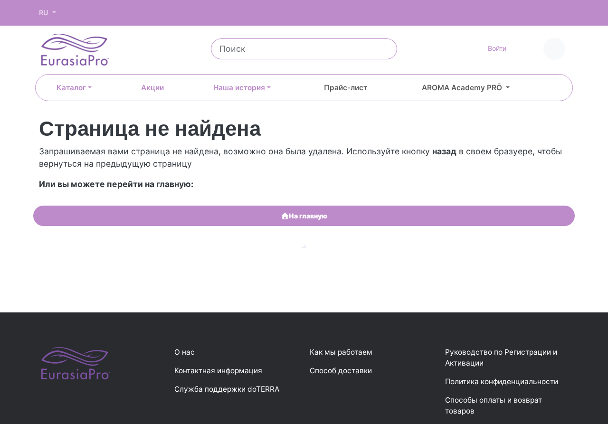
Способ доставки (341, 370)
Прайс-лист (345, 87)
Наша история (239, 87)
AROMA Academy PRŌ (463, 87)
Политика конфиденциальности (501, 381)
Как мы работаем (341, 352)
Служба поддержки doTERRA (226, 389)
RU (44, 13)
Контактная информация (218, 370)
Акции (152, 87)
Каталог (71, 87)
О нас (184, 352)
